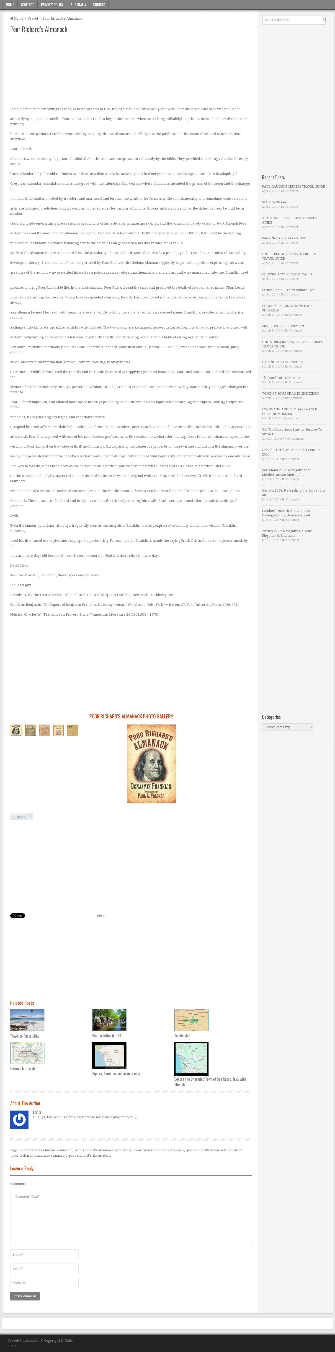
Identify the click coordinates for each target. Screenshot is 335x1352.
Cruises (99, 5)
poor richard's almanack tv (90, 1155)
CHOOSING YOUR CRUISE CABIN (287, 274)
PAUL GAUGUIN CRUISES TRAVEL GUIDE (293, 186)
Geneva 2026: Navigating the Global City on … (294, 493)
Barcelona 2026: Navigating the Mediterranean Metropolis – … (287, 472)
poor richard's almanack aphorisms (103, 1150)
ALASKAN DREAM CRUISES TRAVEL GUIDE (289, 220)
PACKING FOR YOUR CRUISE (284, 238)
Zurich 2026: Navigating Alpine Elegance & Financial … (287, 533)
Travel (33, 18)
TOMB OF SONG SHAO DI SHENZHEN (290, 393)
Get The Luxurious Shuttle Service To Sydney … (292, 432)
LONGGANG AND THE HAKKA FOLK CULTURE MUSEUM (289, 411)
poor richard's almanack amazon (46, 1150)
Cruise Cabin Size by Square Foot (288, 290)
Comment (17, 1184)
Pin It (101, 916)
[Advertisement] (131, 70)
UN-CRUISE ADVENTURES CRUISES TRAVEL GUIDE (289, 256)
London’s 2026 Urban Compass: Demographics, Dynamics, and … (288, 513)
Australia (78, 5)
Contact (27, 5)
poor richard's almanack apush (159, 1150)
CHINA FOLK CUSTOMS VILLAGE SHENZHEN (287, 308)
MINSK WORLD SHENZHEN (283, 326)
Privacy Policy (52, 5)
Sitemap (14, 1346)
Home (10, 5)
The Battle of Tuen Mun (281, 378)
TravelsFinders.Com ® (25, 1340)
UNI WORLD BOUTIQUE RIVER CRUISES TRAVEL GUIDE (292, 344)
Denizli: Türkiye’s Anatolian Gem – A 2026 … (291, 452)
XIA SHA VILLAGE (275, 202)
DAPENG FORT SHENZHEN (282, 362)
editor (37, 1112)
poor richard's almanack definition (214, 1150)
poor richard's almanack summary (38, 1155)
